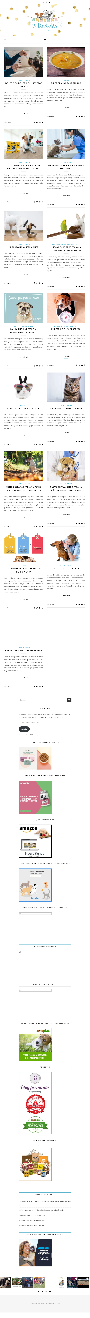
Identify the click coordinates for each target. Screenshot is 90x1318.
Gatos (63, 244)
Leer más (24, 114)
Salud (27, 80)
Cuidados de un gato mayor (66, 408)
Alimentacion (59, 326)
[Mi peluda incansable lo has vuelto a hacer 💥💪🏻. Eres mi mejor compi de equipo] (39, 1282)
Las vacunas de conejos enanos (23, 651)
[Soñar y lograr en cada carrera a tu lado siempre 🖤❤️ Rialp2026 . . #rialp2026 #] (5, 1282)
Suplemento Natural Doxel (36, 1215)
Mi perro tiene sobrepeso (66, 329)
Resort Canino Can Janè (35, 1225)
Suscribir (24, 729)
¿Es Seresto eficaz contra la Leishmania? (49, 1210)
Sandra (9, 123)
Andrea (21, 1225)
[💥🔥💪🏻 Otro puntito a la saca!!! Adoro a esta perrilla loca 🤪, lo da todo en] (83, 1282)
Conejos (55, 244)
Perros (20, 80)
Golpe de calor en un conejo (23, 408)
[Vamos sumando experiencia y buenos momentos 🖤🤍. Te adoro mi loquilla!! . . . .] (72, 1282)
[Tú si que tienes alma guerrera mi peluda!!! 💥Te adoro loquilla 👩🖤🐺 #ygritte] (27, 1282)
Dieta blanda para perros (66, 83)
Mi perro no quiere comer (23, 247)
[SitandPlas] (45, 20)
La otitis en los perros (66, 569)
